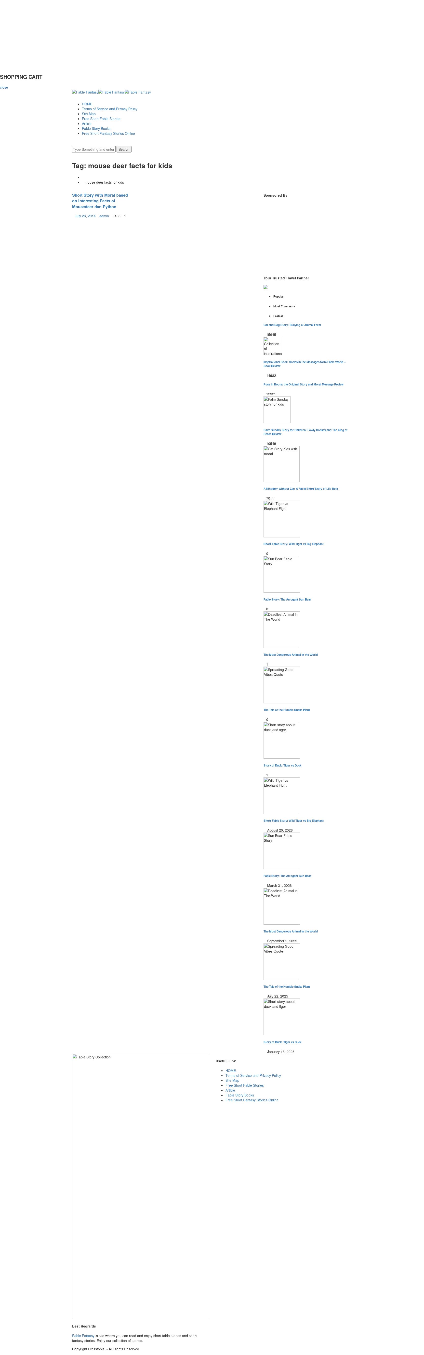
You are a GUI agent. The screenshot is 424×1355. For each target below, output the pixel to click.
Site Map (89, 113)
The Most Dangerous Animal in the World (291, 655)
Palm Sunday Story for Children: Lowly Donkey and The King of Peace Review (305, 432)
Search (124, 149)
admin (104, 215)
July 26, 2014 (85, 215)
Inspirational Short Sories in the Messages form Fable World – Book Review (304, 364)
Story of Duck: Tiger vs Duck (282, 765)
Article (87, 123)
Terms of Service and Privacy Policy (109, 108)
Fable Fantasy (83, 1335)
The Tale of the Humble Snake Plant (287, 710)
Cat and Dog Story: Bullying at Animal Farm (292, 325)
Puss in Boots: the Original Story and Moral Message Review (304, 384)
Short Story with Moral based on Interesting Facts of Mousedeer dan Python (100, 200)
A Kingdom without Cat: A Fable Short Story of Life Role (301, 489)
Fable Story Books (96, 128)
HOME (87, 103)
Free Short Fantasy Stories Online (108, 133)
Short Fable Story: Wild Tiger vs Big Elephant (294, 544)
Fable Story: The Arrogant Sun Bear (287, 599)
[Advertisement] (147, 34)
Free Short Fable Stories (101, 118)
